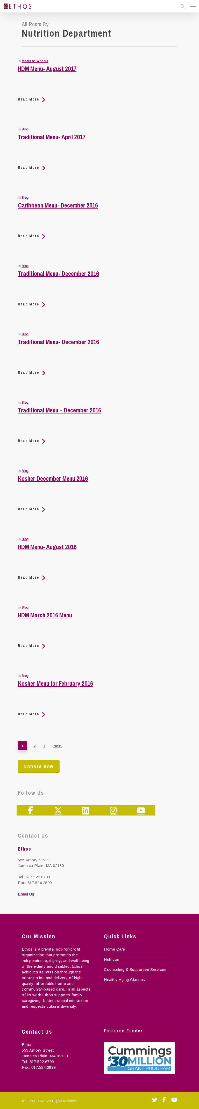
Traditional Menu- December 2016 (58, 273)
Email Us (26, 894)
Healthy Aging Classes (124, 979)
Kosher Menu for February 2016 (55, 683)
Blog (25, 129)
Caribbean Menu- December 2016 (58, 205)
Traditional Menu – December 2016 (59, 410)
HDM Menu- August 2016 (47, 547)
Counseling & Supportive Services (135, 969)
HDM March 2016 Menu (45, 615)
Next (57, 746)
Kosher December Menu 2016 (53, 478)
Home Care (114, 949)
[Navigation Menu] (193, 6)
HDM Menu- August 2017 (47, 68)
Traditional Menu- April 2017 (52, 137)
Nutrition (111, 959)
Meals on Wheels (35, 61)
